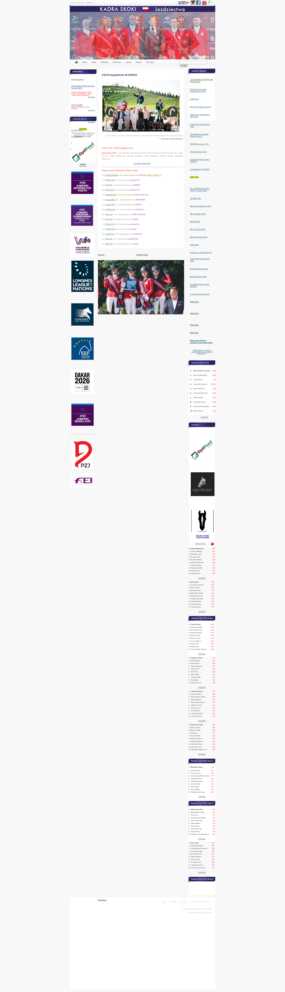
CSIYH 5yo (110, 234)
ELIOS (134, 229)
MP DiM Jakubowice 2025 (200, 206)
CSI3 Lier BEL (77, 105)
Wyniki (139, 62)
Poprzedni (140, 255)
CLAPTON (141, 175)
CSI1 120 (109, 219)
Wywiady (150, 62)
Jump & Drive (111, 200)
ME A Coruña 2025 (197, 229)
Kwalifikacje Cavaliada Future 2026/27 (199, 135)
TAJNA (135, 219)
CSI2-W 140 (110, 180)
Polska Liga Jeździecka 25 (201, 253)
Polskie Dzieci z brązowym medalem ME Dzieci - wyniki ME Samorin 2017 (202, 351)
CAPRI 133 (138, 234)
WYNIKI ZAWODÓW (142, 164)
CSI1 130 (109, 214)
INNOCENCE (140, 200)
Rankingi (104, 62)
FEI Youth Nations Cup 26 (200, 107)
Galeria (128, 62)
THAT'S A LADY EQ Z (141, 195)
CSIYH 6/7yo (110, 210)
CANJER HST (133, 239)
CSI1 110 (109, 244)
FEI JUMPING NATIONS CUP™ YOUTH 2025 (199, 190)
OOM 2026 (194, 99)
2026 (196, 117)
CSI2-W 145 (110, 205)
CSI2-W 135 (110, 190)
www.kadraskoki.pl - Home (200, 902)
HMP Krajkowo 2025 (198, 277)
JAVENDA (136, 185)
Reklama (89, 2)
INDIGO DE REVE (138, 214)
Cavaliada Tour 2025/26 (199, 169)
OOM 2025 (194, 245)
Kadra (94, 62)
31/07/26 (204, 417)
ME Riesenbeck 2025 (198, 237)
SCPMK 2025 (195, 199)
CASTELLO (139, 209)
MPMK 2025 (195, 222)
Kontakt (81, 2)
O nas (73, 2)
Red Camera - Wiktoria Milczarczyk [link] (172, 138)
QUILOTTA (135, 180)
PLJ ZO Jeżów (77, 130)
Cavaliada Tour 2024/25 (199, 294)
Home (84, 62)
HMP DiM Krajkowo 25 (199, 269)
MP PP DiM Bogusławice (81, 118)
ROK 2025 (194, 177)
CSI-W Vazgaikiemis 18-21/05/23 (119, 75)
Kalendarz (117, 62)
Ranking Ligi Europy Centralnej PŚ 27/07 (198, 90)
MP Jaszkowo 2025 (198, 214)
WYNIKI (83, 129)
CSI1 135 (109, 185)
